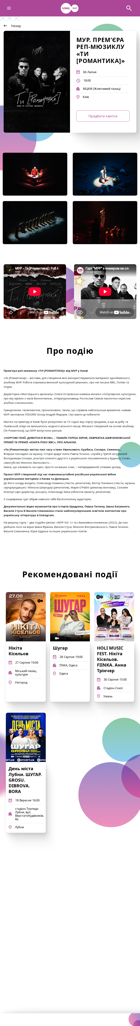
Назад (16, 26)
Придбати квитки (103, 116)
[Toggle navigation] (9, 8)
